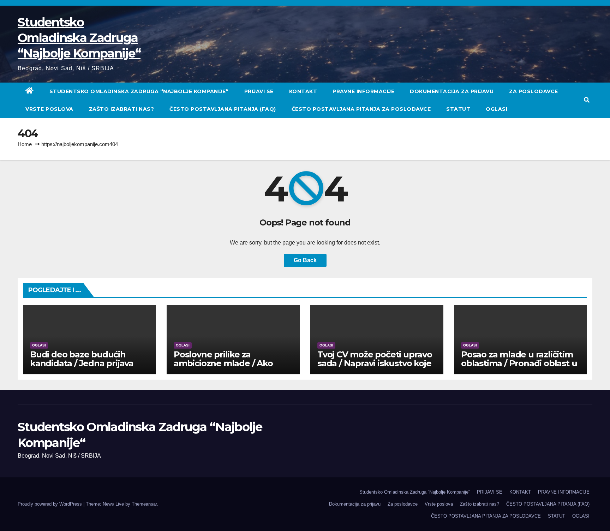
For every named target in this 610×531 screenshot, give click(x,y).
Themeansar (144, 504)
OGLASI (496, 109)
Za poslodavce (533, 91)
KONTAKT (303, 91)
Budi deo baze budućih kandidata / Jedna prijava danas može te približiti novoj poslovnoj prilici (81, 367)
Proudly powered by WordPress (50, 504)
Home (25, 144)
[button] (587, 100)
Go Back (305, 260)
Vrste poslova (49, 109)
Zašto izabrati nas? (121, 109)
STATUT (458, 109)
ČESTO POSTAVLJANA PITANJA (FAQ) (222, 109)
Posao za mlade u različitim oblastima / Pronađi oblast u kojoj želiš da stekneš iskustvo (519, 367)
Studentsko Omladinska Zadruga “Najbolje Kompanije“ (79, 38)
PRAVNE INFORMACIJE (363, 91)
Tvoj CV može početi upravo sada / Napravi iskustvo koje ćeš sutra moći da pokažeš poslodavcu (374, 367)
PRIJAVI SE (259, 91)
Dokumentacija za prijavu (452, 91)
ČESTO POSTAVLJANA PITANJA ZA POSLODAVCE (361, 109)
